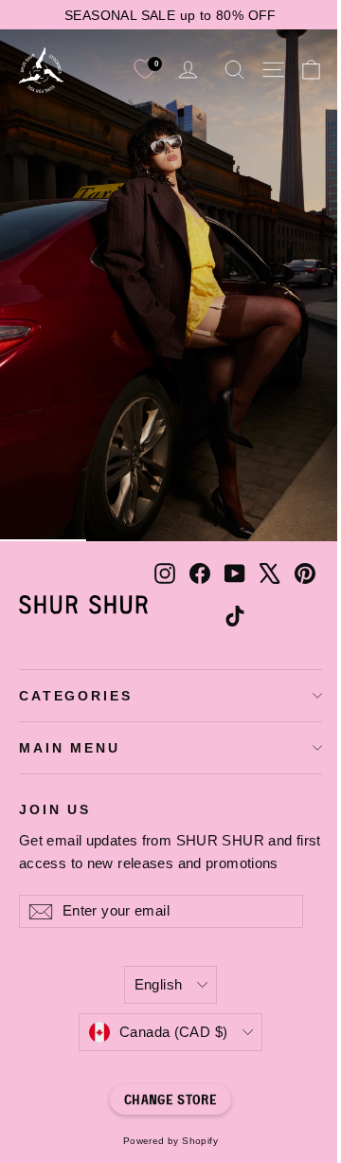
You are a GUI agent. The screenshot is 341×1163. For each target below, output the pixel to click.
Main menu (69, 747)
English (159, 984)
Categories (76, 695)
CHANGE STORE (170, 1099)
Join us (55, 809)
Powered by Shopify (170, 1141)
